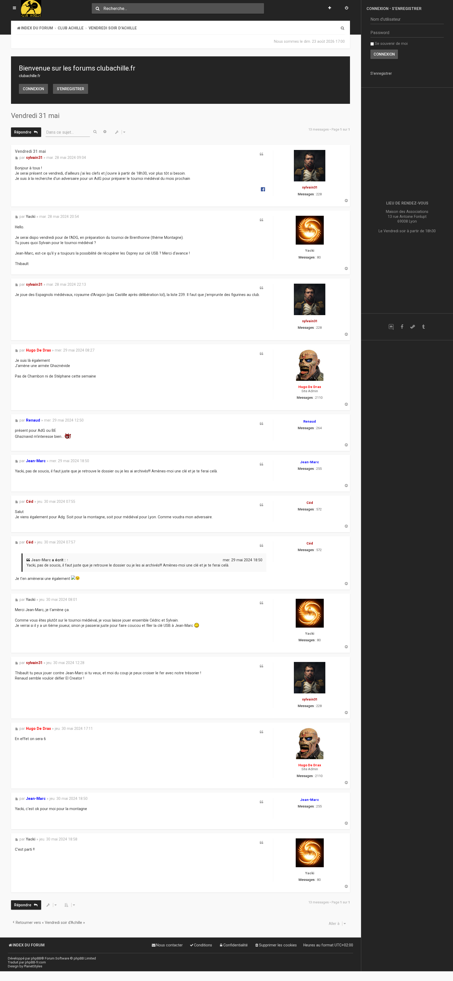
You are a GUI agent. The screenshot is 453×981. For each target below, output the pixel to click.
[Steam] (412, 326)
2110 (318, 398)
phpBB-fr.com (35, 962)
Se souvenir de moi (391, 43)
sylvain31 (309, 187)
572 (319, 509)
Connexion (33, 89)
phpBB (36, 958)
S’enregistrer (70, 89)
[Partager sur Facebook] (263, 189)
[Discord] (391, 326)
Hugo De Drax (309, 387)
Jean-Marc (309, 462)
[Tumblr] (423, 326)
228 (319, 194)
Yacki (309, 250)
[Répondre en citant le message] (261, 154)
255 (319, 469)
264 (319, 428)
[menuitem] (346, 8)
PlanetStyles (33, 966)
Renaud (309, 421)
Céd (309, 503)
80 (319, 257)
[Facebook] (401, 326)
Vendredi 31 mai (35, 116)
